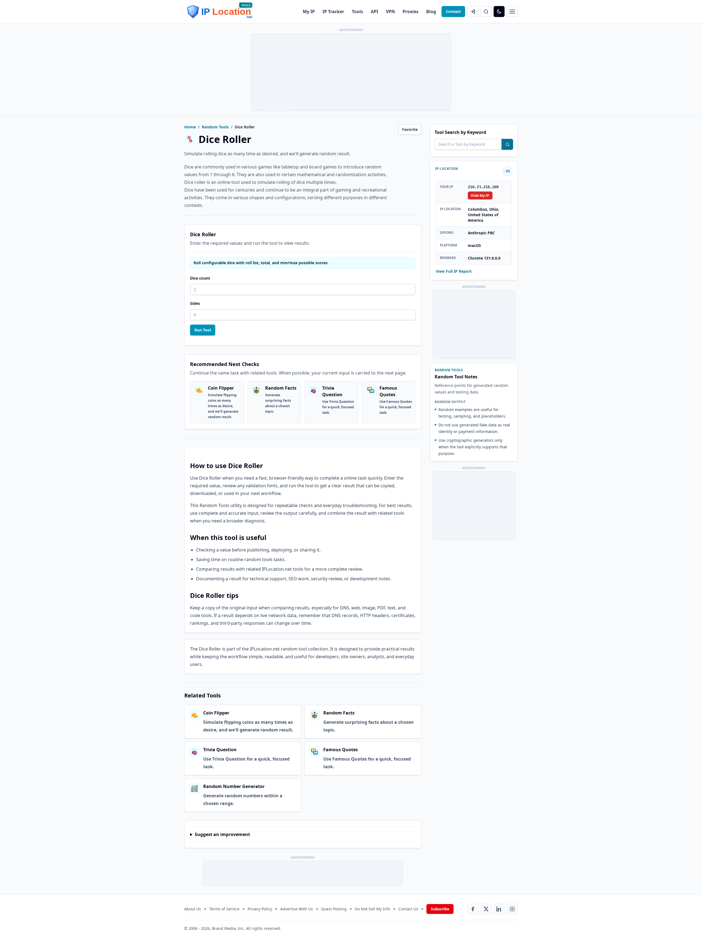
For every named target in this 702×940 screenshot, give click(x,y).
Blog (431, 12)
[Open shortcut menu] (512, 11)
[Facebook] (472, 909)
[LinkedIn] (499, 909)
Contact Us (408, 908)
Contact (453, 11)
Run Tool (202, 330)
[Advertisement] (351, 72)
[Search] (485, 11)
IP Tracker (333, 12)
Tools (357, 12)
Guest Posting (334, 908)
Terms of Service (224, 908)
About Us (192, 908)
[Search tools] (507, 144)
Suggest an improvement (222, 834)
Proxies (410, 12)
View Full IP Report (454, 271)
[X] (485, 909)
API (374, 12)
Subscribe (440, 908)
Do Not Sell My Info (372, 908)
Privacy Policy (260, 908)
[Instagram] (512, 909)
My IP (309, 12)
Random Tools (215, 127)
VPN (390, 12)
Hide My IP (480, 195)
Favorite (410, 129)
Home (190, 127)
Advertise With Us (296, 908)
